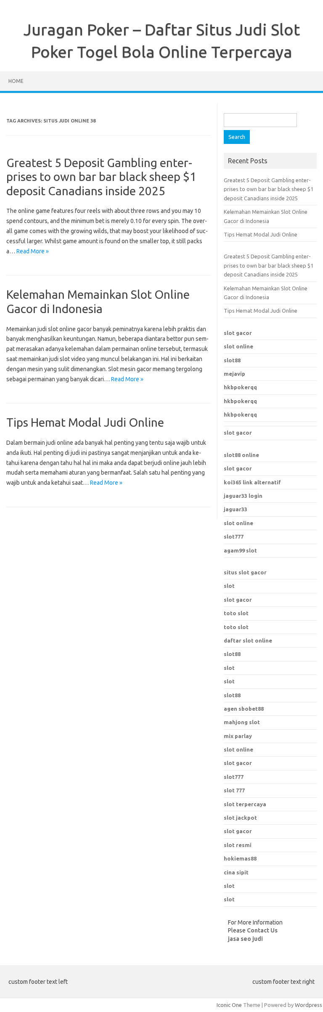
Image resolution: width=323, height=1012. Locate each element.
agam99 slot (240, 550)
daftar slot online (248, 640)
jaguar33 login (243, 496)
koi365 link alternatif (252, 482)
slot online (238, 346)
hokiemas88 (240, 858)
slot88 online (241, 455)
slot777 (234, 536)
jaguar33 (235, 509)
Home (16, 81)
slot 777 (234, 790)
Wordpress (308, 1005)
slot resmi (238, 845)
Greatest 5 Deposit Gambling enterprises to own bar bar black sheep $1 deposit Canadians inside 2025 (101, 176)
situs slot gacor (245, 572)
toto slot (236, 613)
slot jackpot (240, 818)
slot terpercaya (245, 804)
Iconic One (229, 1005)
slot (229, 586)
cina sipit (236, 872)
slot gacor (238, 333)
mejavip (234, 374)
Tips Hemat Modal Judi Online (85, 422)
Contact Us (262, 930)
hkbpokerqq (240, 387)
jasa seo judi (245, 938)
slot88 (232, 360)
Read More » (32, 251)
